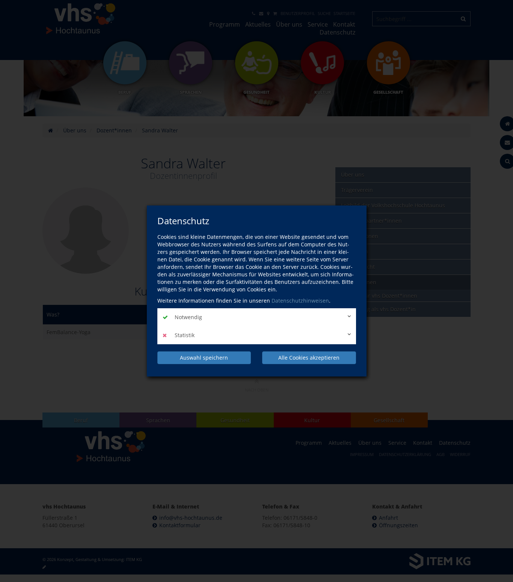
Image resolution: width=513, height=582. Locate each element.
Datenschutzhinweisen (300, 300)
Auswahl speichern (204, 357)
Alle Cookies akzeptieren (308, 357)
